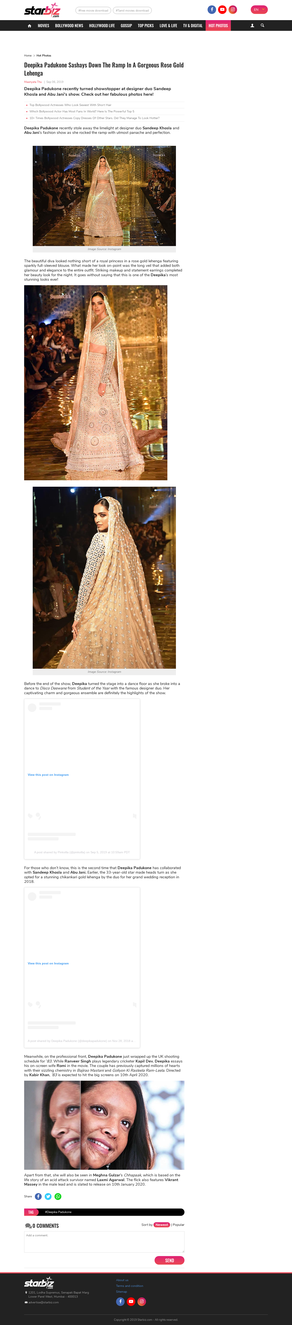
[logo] (43, 8)
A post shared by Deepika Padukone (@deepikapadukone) (67, 1041)
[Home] (29, 25)
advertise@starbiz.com (43, 1302)
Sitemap (121, 1292)
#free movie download (93, 11)
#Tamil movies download (132, 11)
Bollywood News (69, 25)
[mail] (243, 9)
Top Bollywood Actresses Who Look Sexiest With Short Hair (70, 105)
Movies (43, 25)
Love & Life (168, 25)
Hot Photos (218, 25)
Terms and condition (129, 1286)
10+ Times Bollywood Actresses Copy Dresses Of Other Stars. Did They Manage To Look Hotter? (94, 118)
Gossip (126, 25)
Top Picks (146, 25)
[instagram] (233, 9)
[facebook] (212, 9)
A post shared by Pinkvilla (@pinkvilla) (59, 852)
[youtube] (222, 9)
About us (122, 1280)
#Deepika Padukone (58, 1212)
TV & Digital (193, 25)
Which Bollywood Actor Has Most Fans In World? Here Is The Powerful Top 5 (81, 111)
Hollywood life (102, 25)
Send (169, 1260)
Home (28, 56)
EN (256, 9)
